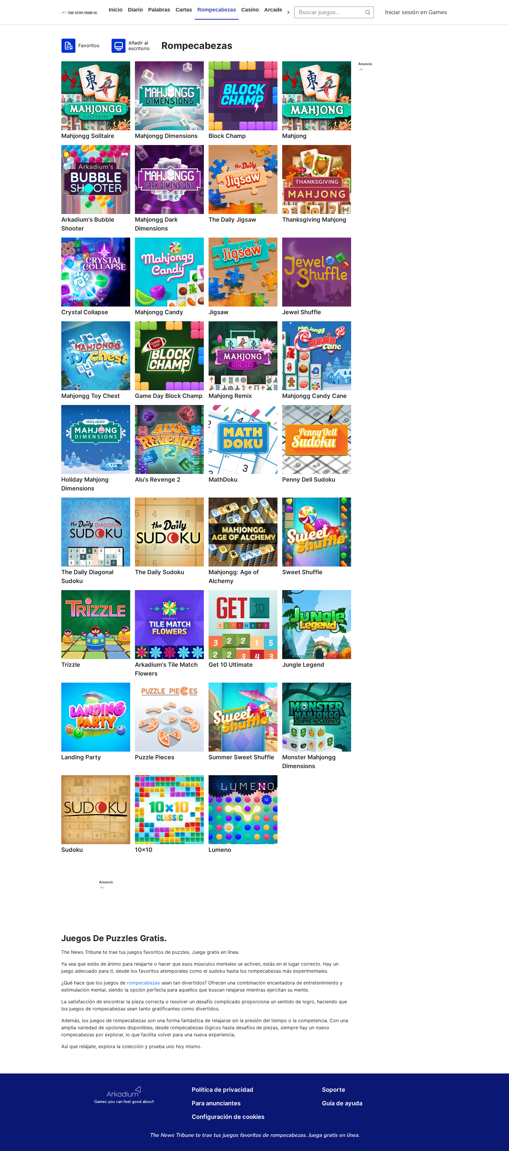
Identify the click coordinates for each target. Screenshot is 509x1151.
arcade (273, 10)
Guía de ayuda (342, 1103)
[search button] (368, 12)
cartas (184, 10)
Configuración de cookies (228, 1116)
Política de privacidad (222, 1089)
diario (135, 10)
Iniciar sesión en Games (416, 12)
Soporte (333, 1089)
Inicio (116, 10)
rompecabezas (216, 10)
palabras (159, 10)
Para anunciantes (216, 1103)
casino (250, 10)
